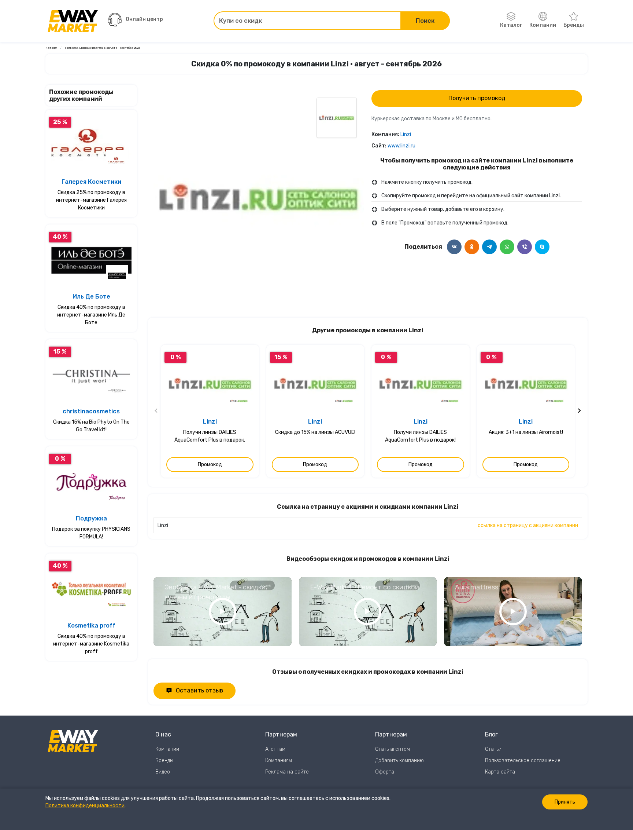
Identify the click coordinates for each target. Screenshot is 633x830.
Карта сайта (500, 772)
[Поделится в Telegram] (489, 247)
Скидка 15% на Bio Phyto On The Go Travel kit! (91, 426)
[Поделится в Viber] (524, 247)
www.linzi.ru (401, 146)
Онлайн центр (144, 19)
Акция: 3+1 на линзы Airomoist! (526, 432)
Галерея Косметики (91, 181)
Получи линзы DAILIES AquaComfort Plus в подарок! (420, 436)
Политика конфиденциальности (85, 805)
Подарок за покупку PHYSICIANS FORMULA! (91, 533)
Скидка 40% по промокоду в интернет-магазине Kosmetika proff (91, 644)
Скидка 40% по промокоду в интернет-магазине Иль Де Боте (91, 315)
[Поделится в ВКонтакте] (454, 247)
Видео (162, 772)
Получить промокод (477, 98)
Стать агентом (392, 749)
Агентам (275, 749)
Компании (542, 25)
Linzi (405, 134)
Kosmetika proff (91, 625)
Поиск (425, 20)
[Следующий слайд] (579, 411)
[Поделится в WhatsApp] (507, 247)
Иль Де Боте (91, 296)
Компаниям (278, 760)
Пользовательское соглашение (522, 760)
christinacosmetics (91, 411)
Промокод (210, 464)
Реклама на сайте (287, 772)
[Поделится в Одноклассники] (471, 247)
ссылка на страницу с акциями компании (528, 525)
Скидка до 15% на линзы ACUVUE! (315, 432)
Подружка (91, 518)
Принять (565, 802)
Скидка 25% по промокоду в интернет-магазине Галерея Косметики (91, 200)
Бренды (573, 25)
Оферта (384, 772)
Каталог (511, 25)
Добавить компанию (399, 760)
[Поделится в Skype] (542, 247)
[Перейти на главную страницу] (73, 21)
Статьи (493, 749)
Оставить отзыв (199, 690)
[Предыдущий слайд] (156, 411)
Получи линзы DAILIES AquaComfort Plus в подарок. (209, 436)
